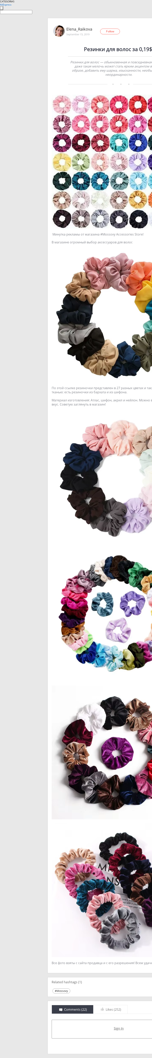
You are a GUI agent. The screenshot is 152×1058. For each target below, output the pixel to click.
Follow (110, 31)
